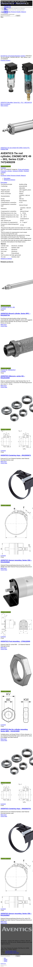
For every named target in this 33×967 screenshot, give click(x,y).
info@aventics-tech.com (12, 952)
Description (7, 178)
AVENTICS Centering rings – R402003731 (16, 808)
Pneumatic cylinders (6, 171)
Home (2, 55)
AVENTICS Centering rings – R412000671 (16, 455)
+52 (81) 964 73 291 (10, 951)
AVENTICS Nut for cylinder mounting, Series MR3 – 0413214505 (14, 730)
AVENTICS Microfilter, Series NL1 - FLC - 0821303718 (16, 102)
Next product (4, 105)
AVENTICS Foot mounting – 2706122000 (15, 641)
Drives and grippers (9, 55)
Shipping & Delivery (9, 179)
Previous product (5, 60)
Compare (3, 168)
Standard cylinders (20, 55)
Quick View (4, 326)
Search (18, 956)
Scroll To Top (3, 963)
